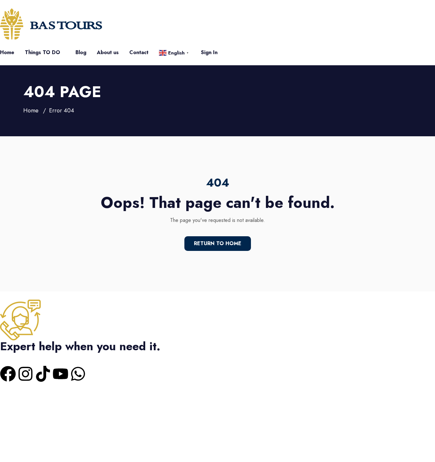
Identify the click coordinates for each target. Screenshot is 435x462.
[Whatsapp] (78, 374)
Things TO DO (42, 52)
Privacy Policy (242, 405)
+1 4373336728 (17, 355)
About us (108, 52)
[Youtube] (60, 374)
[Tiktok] (43, 374)
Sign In (209, 52)
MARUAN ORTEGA (23, 443)
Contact (138, 52)
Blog (80, 52)
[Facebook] (8, 374)
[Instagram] (25, 374)
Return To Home (217, 243)
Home (7, 52)
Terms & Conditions (199, 405)
